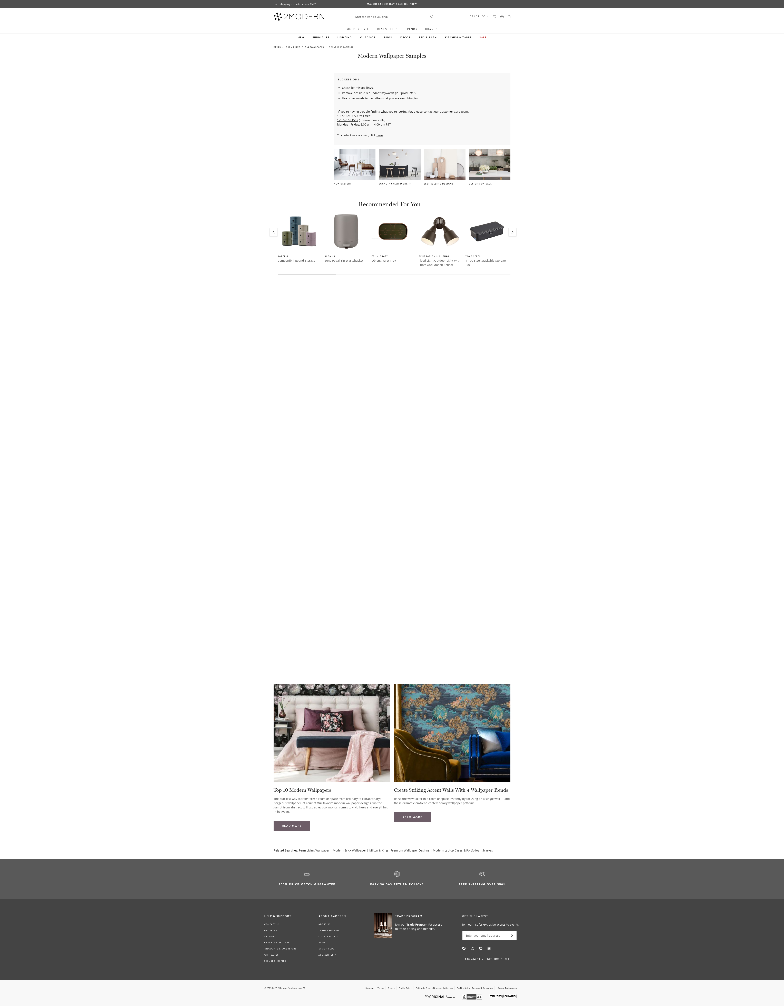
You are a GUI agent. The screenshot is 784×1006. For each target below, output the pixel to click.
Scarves (487, 850)
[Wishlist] (494, 16)
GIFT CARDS (271, 955)
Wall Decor (293, 47)
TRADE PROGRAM (328, 930)
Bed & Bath (428, 37)
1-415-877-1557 (347, 120)
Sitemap (369, 988)
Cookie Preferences (507, 988)
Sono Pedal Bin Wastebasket (344, 260)
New (301, 37)
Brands (431, 29)
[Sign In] (502, 16)
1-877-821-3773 (347, 116)
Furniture (321, 37)
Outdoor (368, 37)
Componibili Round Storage (296, 260)
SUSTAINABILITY (328, 936)
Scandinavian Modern (395, 183)
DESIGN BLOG (326, 949)
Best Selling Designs (438, 183)
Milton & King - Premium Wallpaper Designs (399, 850)
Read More (292, 826)
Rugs (388, 37)
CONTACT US (272, 924)
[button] (509, 16)
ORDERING (270, 930)
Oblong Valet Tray (384, 260)
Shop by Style (357, 29)
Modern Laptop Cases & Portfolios (456, 850)
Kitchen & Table (458, 37)
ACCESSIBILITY (327, 955)
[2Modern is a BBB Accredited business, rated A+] (472, 998)
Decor (405, 37)
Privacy (391, 988)
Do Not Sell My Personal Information (475, 988)
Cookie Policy (405, 988)
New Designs (343, 183)
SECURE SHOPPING (275, 961)
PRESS (321, 943)
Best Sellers (387, 29)
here (379, 135)
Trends (411, 29)
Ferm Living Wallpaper (314, 850)
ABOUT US (324, 924)
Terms (381, 988)
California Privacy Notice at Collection (434, 988)
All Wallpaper (314, 47)
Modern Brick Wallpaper (349, 850)
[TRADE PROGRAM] (409, 926)
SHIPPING (270, 936)
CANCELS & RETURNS (277, 943)
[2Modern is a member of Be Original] (440, 996)
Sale (482, 37)
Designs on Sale (480, 183)
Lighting (344, 37)
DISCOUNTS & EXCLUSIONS (280, 949)
